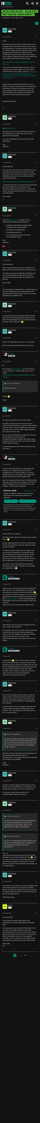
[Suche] (27, 3)
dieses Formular (12, 599)
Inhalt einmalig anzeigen (10, 501)
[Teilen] (37, 23)
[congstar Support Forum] (6, 3)
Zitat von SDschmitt (13, 383)
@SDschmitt (10, 128)
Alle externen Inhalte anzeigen (28, 501)
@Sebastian (17, 369)
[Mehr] (36, 37)
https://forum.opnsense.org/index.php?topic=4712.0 (19, 181)
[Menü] (37, 3)
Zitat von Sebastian (13, 816)
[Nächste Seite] (25, 955)
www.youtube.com (29, 491)
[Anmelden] (32, 3)
